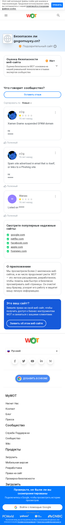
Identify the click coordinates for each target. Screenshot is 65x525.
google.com (18, 234)
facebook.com (19, 242)
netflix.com (17, 238)
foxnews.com (19, 251)
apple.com (17, 247)
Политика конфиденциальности (49, 522)
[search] (58, 15)
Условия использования (27, 522)
